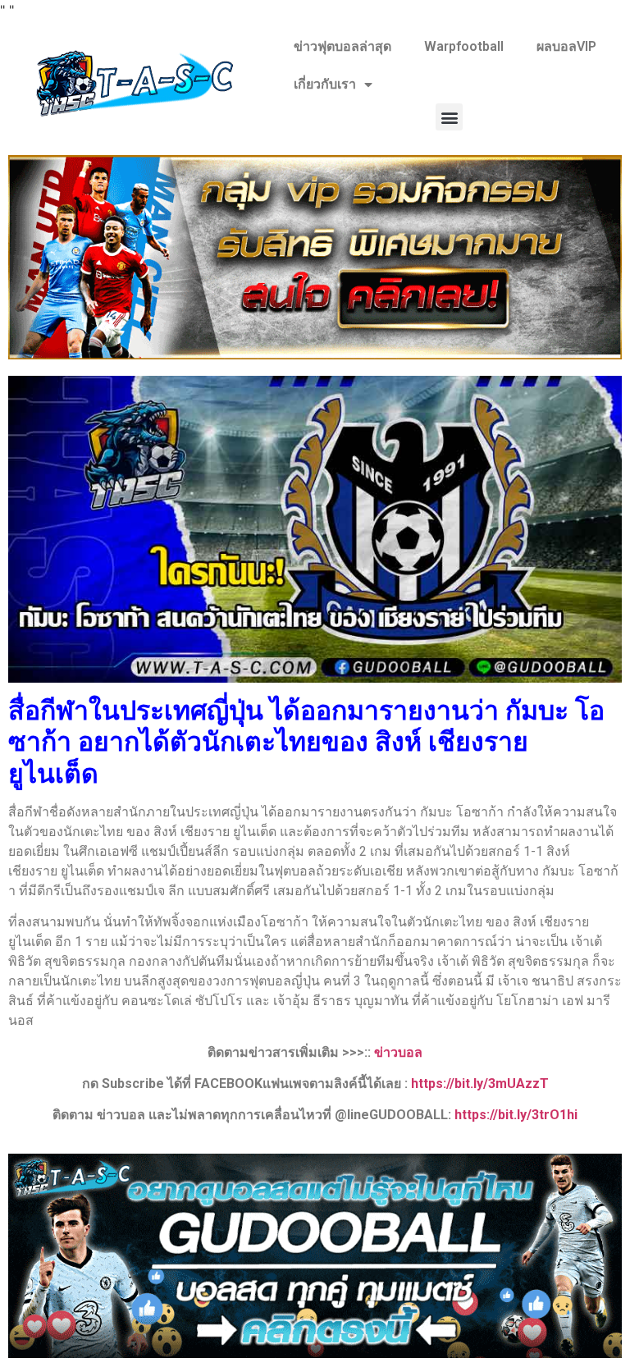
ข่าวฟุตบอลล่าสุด (342, 46)
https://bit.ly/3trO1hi (516, 1114)
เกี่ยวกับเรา (325, 84)
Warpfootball (464, 46)
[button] (449, 116)
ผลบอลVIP (566, 46)
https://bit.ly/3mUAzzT (480, 1083)
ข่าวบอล (398, 1052)
